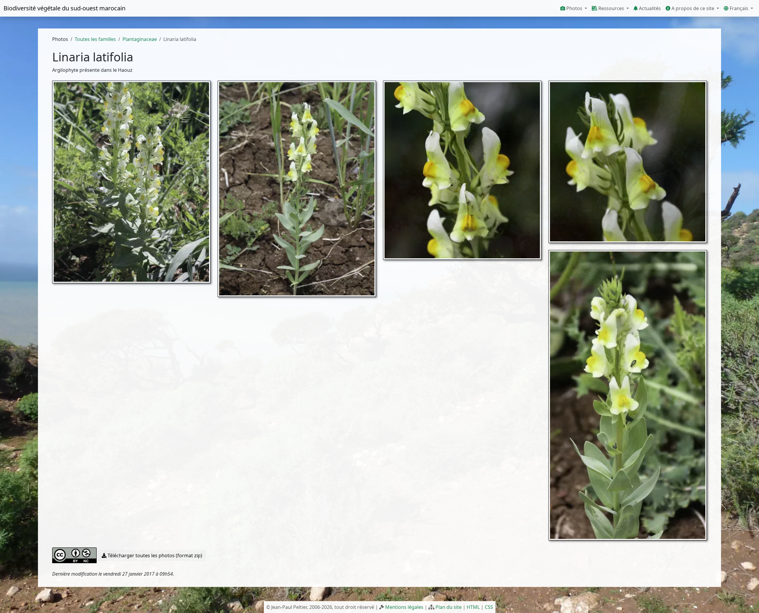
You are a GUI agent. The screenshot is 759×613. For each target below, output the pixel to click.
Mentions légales (404, 607)
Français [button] (739, 8)
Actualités (649, 8)
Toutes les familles (95, 39)
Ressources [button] (611, 8)
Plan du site (449, 607)
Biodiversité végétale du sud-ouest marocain (64, 8)
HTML (473, 607)
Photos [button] (574, 8)
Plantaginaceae (139, 39)
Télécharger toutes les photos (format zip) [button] (154, 555)
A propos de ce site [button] (692, 8)
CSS (489, 607)
